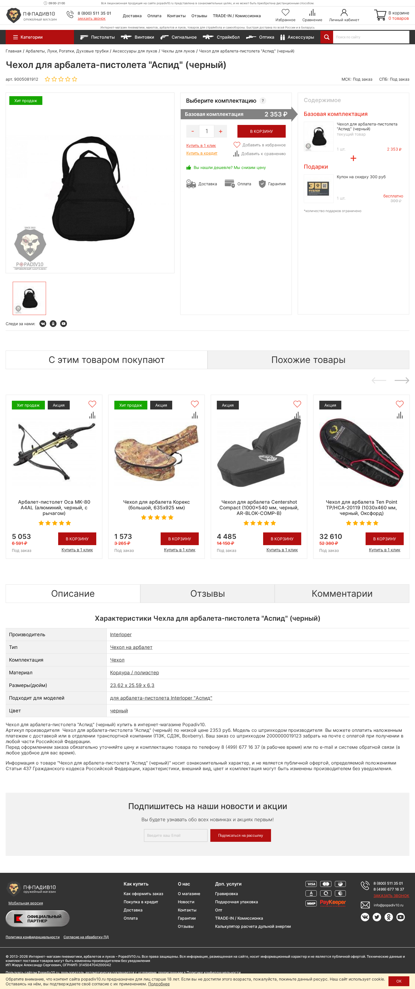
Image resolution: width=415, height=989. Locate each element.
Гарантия (277, 183)
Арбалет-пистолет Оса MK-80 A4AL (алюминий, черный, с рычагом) (54, 507)
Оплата (154, 15)
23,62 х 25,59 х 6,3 (132, 685)
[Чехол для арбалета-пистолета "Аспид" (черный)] (29, 298)
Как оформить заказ (143, 893)
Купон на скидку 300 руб (361, 176)
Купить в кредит (201, 153)
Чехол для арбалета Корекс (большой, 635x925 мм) (156, 504)
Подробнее (159, 983)
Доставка (132, 15)
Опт (218, 909)
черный (119, 710)
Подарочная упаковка (236, 901)
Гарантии (187, 918)
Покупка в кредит (141, 901)
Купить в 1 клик (201, 145)
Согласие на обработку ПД (86, 937)
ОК (398, 981)
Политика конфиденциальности (33, 937)
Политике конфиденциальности (214, 972)
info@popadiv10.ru (388, 905)
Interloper (121, 634)
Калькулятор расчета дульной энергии (253, 926)
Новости (186, 901)
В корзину (77, 538)
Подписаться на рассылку (240, 835)
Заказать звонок (92, 18)
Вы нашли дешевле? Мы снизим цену (230, 167)
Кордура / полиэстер (134, 672)
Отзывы (199, 15)
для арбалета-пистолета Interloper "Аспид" (161, 698)
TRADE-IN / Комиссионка (237, 15)
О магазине (189, 893)
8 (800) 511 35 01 (94, 13)
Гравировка (226, 893)
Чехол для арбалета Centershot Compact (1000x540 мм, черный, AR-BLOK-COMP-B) (259, 507)
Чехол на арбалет (131, 647)
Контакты (176, 15)
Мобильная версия (25, 903)
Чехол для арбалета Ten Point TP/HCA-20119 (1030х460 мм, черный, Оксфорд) (361, 507)
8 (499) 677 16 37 (389, 889)
